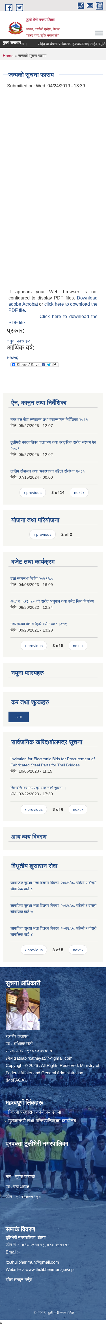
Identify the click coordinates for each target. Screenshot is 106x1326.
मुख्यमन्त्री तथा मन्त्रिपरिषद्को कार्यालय (42, 1120)
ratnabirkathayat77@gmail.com (44, 1058)
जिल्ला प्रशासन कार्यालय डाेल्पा (34, 1112)
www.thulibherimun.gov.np (49, 1269)
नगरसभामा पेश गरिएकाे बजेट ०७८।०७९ (38, 624)
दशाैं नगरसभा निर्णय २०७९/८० (31, 578)
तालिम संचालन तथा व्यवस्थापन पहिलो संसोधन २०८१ (47, 471)
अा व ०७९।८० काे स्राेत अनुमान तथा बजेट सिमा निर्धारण (52, 601)
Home (8, 55)
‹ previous (33, 492)
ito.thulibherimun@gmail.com (32, 1262)
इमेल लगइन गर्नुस (19, 1279)
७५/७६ (12, 357)
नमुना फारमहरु (19, 341)
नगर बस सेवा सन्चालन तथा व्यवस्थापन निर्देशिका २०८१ (49, 419)
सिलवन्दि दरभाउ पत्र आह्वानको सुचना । (38, 787)
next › (79, 492)
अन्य (19, 717)
